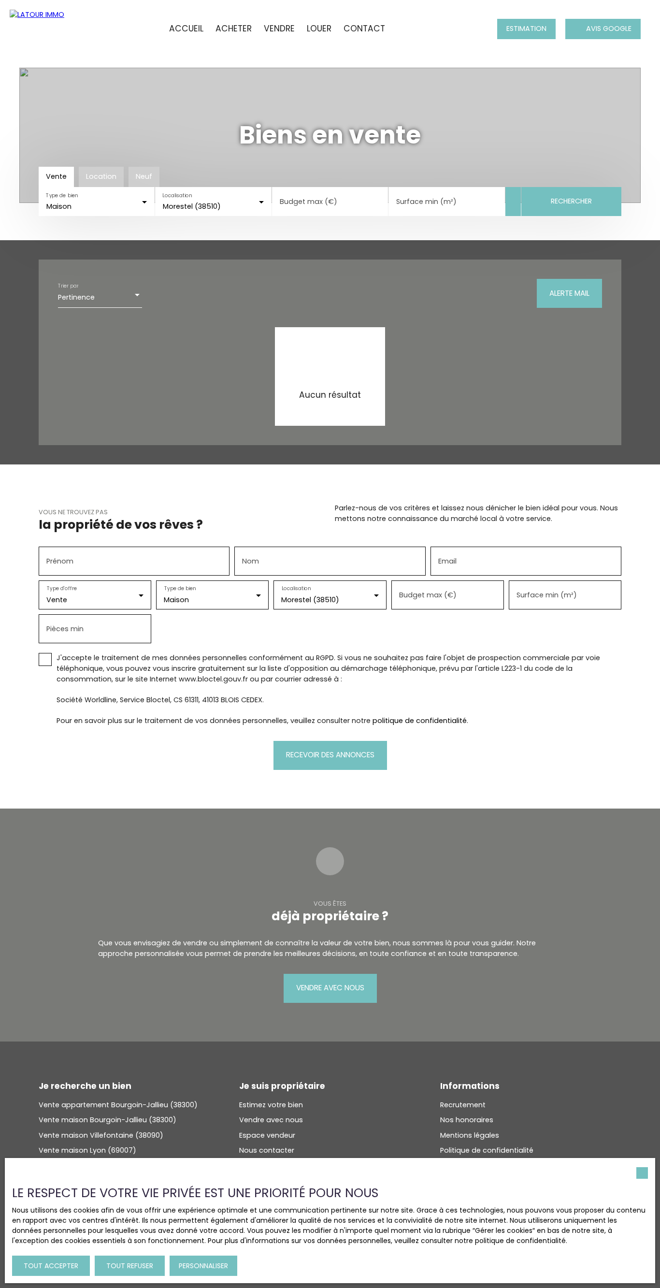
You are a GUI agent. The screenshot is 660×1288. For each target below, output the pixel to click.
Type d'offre (62, 589)
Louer (319, 28)
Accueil (186, 28)
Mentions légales (469, 1135)
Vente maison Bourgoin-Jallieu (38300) (107, 1120)
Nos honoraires (466, 1120)
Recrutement (463, 1105)
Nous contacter (266, 1150)
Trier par (68, 286)
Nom (250, 561)
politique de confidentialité (420, 720)
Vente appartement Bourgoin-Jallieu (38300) (118, 1105)
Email (447, 561)
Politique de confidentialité (486, 1150)
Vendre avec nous (271, 1120)
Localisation (177, 195)
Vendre (279, 28)
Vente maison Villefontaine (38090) (101, 1135)
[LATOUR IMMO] (50, 29)
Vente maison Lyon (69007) (87, 1150)
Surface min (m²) (426, 201)
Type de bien (62, 195)
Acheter (233, 28)
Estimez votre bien (271, 1105)
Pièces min (65, 628)
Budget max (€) (308, 201)
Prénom (59, 561)
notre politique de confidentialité (510, 1240)
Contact (364, 28)
